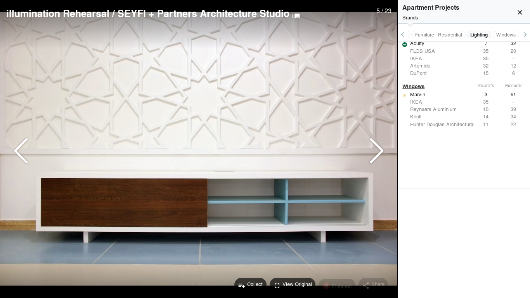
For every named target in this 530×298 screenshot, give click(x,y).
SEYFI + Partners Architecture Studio (203, 13)
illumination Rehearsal (57, 13)
